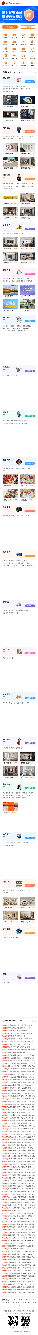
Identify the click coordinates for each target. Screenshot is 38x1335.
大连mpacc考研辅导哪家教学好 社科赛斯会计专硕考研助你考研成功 (22, 1049)
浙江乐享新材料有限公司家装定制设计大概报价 (22, 1131)
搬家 (16, 86)
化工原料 (9, 890)
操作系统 (11, 560)
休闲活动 (26, 610)
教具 (4, 420)
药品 (25, 330)
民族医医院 (6, 328)
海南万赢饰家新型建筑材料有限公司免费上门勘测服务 (22, 1227)
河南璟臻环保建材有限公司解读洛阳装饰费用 (22, 1137)
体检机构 (20, 330)
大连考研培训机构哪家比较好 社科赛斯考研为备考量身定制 (22, 1107)
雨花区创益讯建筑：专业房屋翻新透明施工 (21, 1104)
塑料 (18, 890)
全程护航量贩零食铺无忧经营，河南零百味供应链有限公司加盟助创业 (22, 1281)
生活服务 (30, 183)
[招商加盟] (5, 1025)
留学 (24, 278)
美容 (15, 423)
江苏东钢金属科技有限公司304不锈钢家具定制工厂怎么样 (22, 1221)
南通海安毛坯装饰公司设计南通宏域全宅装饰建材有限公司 (22, 1259)
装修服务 (11, 748)
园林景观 (26, 703)
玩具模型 (11, 613)
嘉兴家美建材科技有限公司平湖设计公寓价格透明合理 (22, 1069)
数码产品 (27, 515)
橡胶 (14, 890)
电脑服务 (11, 86)
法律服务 (20, 138)
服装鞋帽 (5, 183)
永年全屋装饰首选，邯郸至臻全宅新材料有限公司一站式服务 (22, 1224)
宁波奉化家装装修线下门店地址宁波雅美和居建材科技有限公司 (22, 1268)
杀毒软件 (5, 563)
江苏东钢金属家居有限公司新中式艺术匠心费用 (22, 1123)
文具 (8, 420)
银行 (8, 233)
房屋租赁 (11, 91)
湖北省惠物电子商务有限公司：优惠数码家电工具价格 (22, 1178)
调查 (15, 138)
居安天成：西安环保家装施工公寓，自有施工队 (22, 1109)
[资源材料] (5, 1145)
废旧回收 (11, 937)
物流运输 (5, 136)
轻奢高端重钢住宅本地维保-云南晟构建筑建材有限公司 (22, 1199)
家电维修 (21, 88)
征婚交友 (25, 86)
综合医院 (5, 326)
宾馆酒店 (9, 375)
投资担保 (16, 233)
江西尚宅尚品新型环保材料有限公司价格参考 (22, 1232)
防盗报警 (18, 793)
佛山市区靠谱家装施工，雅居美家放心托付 (21, 1251)
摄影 (10, 88)
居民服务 (27, 88)
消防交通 (24, 793)
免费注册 (28, 27)
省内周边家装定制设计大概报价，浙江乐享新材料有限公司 (22, 1077)
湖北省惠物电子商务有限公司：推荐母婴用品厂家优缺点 (22, 1150)
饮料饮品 (18, 468)
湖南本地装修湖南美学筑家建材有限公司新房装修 (22, 1066)
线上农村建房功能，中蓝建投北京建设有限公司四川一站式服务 (22, 1115)
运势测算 (5, 613)
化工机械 (11, 797)
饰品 (29, 420)
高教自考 (19, 278)
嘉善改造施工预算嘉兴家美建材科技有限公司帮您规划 (22, 1120)
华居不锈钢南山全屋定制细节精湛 (18, 1278)
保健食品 (24, 468)
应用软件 (25, 560)
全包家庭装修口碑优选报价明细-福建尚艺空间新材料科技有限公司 (22, 1090)
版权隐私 (31, 1311)
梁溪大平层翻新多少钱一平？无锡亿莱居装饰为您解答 (22, 1159)
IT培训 (28, 278)
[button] (15, 19)
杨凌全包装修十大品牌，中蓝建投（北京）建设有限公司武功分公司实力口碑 (22, 1205)
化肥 (14, 703)
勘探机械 (5, 797)
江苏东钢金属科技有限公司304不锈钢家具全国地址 (22, 1191)
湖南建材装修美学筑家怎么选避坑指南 (19, 1085)
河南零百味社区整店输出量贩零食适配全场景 (22, 1208)
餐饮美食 (24, 183)
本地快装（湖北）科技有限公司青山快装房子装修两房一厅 (22, 1153)
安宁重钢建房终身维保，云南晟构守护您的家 (22, 1134)
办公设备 (5, 795)
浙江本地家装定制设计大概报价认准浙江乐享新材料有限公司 (22, 1289)
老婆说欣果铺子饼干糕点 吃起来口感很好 (20, 1025)
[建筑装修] (5, 1060)
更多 (33, 72)
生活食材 (5, 468)
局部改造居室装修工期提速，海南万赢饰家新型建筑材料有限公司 (22, 1257)
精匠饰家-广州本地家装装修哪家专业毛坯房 (21, 1161)
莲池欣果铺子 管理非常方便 (16, 1036)
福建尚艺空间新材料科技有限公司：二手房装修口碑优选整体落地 (22, 1169)
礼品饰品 (18, 183)
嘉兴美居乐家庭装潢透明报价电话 (18, 1249)
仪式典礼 (5, 88)
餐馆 (4, 470)
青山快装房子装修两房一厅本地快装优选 (20, 1194)
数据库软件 (21, 563)
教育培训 (5, 186)
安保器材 (11, 793)
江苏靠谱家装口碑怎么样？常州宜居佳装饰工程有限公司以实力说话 (22, 1055)
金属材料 (5, 892)
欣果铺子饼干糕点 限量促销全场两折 (19, 1047)
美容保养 (11, 183)
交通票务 (15, 375)
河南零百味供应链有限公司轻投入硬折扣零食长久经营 (22, 1238)
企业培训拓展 (19, 281)
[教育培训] (5, 1033)
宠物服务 (5, 91)
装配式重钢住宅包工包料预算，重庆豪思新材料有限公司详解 (22, 1164)
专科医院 (11, 326)
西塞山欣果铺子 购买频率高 (16, 1210)
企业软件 (28, 563)
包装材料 (30, 890)
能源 (21, 890)
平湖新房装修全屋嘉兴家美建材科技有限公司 (22, 1088)
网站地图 (15, 1313)
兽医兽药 (5, 703)
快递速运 (5, 86)
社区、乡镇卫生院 (24, 328)
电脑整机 (5, 515)
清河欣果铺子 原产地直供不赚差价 (18, 1219)
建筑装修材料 (19, 748)
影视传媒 (10, 610)
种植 (21, 703)
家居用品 (30, 186)
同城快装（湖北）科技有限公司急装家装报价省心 (22, 1292)
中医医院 (18, 326)
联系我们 (12, 1311)
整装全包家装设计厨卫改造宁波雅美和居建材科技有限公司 (22, 1189)
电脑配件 (11, 515)
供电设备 (25, 842)
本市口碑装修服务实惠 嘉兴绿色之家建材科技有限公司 (22, 1099)
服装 (11, 420)
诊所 (9, 330)
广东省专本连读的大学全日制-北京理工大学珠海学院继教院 (22, 1216)
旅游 (4, 375)
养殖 (18, 703)
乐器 (16, 613)
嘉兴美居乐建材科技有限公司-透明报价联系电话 (22, 1172)
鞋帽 (15, 420)
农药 (10, 703)
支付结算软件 (15, 565)
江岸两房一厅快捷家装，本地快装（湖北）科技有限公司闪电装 (22, 1060)
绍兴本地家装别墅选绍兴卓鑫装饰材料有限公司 (22, 1156)
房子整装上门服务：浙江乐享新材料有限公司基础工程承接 (22, 1167)
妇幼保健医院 (14, 328)
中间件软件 (18, 560)
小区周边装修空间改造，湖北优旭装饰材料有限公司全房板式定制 (22, 1129)
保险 (11, 233)
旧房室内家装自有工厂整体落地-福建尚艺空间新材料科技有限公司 (22, 1254)
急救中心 (14, 330)
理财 (4, 233)
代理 (11, 138)
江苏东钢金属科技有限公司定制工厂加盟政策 (22, 1063)
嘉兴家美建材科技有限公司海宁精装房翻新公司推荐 (22, 1058)
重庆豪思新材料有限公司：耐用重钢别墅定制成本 (22, 1079)
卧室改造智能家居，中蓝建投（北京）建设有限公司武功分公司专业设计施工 (22, 1101)
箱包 (25, 420)
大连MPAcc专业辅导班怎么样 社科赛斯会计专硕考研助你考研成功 (22, 1213)
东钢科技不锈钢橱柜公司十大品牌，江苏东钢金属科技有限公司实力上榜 (22, 1202)
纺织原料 (20, 420)
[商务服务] (5, 1052)
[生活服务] (5, 1118)
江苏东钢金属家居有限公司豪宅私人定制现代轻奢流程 (22, 1139)
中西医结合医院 (26, 326)
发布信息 (10, 27)
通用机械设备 (13, 795)
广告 (25, 136)
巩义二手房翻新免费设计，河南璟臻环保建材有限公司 (22, 1093)
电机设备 (13, 842)
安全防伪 (5, 793)
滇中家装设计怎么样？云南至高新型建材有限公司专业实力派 (22, 1262)
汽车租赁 (15, 88)
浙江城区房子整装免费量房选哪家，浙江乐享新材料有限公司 (22, 1074)
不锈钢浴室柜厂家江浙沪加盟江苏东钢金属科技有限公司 (22, 1175)
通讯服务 (29, 565)
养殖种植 (11, 188)
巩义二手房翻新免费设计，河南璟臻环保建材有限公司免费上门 (22, 1270)
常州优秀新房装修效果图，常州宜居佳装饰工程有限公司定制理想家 (22, 1229)
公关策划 (30, 136)
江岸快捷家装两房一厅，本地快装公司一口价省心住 (22, 1180)
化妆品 (11, 423)
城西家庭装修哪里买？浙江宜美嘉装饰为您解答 (22, 1142)
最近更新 (9, 1313)
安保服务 (5, 658)
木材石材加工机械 (20, 797)
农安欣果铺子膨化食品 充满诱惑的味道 (20, 1044)
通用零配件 (21, 795)
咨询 (4, 138)
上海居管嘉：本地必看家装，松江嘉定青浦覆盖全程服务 (22, 1118)
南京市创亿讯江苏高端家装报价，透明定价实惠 (22, 1126)
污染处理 (5, 937)
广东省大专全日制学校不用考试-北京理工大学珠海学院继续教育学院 (22, 1033)
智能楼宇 (30, 793)
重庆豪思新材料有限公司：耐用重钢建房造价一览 (22, 1096)
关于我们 (6, 1311)
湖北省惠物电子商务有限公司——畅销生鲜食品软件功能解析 (22, 1284)
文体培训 (11, 281)
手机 (23, 515)
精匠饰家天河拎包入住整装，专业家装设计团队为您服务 (22, 1246)
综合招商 (5, 188)
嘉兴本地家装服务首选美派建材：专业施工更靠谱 (22, 1197)
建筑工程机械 (29, 795)
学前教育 (5, 278)
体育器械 (20, 610)
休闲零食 (11, 468)
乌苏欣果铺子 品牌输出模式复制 (18, 1030)
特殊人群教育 (28, 281)
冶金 (25, 890)
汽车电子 (18, 186)
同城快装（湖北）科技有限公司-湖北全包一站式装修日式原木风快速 (22, 1148)
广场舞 (5, 610)
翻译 (18, 136)
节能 (16, 937)
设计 (21, 136)
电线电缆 (19, 842)
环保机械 (11, 186)
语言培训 (5, 281)
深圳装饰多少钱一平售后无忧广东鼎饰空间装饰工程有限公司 (22, 1243)
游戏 (15, 610)
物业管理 (11, 658)
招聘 (14, 136)
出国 (10, 136)
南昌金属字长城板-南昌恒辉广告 (18, 1052)
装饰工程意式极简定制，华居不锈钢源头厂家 (22, 1273)
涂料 (4, 890)
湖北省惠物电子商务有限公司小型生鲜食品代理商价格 (22, 1235)
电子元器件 (6, 842)
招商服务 (19, 1311)
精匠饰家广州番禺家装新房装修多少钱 (19, 1145)
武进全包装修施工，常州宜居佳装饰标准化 (21, 1240)
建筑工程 (5, 748)
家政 (20, 86)
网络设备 (18, 515)
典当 (21, 233)
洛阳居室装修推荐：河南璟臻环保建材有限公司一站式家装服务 (22, 1071)
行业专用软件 (7, 565)
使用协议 (25, 1311)
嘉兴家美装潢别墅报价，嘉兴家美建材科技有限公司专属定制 (22, 1287)
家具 (25, 423)
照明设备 (5, 845)
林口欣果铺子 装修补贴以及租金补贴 (19, 1028)
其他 (8, 982)
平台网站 (5, 560)
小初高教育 (12, 278)
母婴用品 (24, 186)
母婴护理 (20, 423)
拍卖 (8, 138)
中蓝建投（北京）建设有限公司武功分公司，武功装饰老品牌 (22, 1112)
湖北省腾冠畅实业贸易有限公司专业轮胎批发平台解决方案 (22, 1276)
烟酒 (29, 468)
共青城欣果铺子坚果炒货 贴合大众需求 (20, 1039)
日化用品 (5, 423)
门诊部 (5, 330)
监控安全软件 (13, 563)
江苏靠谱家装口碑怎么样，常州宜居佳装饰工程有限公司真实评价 (22, 1183)
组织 (4, 982)
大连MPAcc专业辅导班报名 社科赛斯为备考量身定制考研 (22, 1041)
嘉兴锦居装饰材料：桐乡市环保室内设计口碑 (22, 1265)
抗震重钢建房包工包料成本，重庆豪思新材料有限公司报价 (22, 1186)
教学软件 (23, 565)
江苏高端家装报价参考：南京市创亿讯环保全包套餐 (22, 1082)
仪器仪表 (11, 845)
